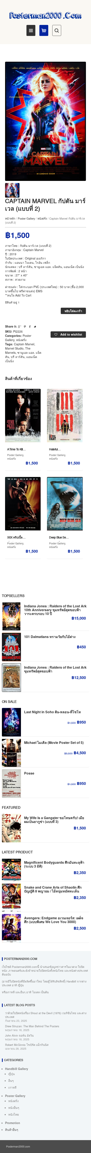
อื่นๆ (11, 1080)
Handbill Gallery (16, 1069)
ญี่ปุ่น (11, 1074)
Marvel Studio (14, 348)
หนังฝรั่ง (42, 218)
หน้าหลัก (10, 218)
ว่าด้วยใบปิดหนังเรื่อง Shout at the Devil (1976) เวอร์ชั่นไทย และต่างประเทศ (45, 1015)
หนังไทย (13, 1114)
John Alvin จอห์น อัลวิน (19, 1035)
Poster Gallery (26, 218)
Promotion (12, 1123)
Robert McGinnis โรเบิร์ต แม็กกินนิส (26, 1045)
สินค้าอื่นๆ (11, 1129)
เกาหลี (12, 1087)
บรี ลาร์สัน (18, 357)
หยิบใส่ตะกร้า (73, 311)
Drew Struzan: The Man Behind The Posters (32, 1026)
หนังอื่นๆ (13, 1107)
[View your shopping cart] (43, 30)
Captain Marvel (24, 344)
